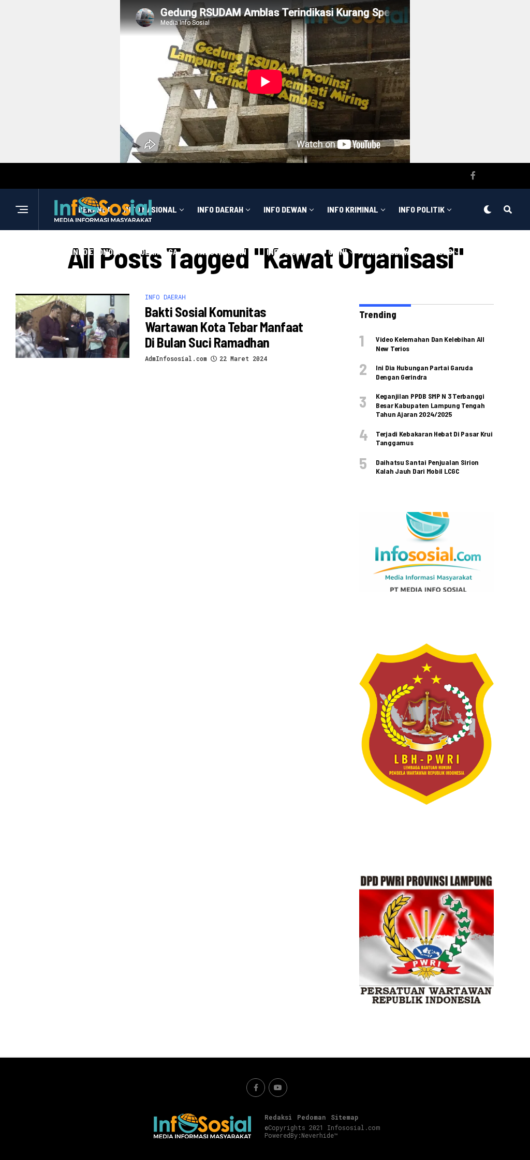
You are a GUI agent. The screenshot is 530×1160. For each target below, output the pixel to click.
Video (442, 252)
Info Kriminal (352, 209)
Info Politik (422, 209)
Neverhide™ (319, 1135)
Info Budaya (389, 252)
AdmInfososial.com (176, 358)
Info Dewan (285, 209)
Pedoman (311, 1117)
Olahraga (159, 252)
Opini (337, 252)
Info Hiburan (222, 252)
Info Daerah (220, 209)
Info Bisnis (287, 252)
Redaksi (278, 1117)
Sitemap (344, 1117)
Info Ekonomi (95, 252)
